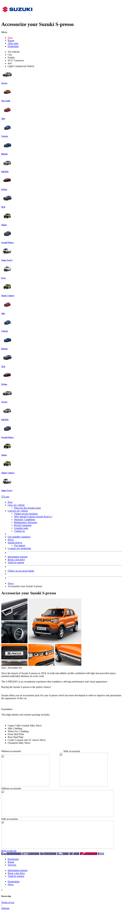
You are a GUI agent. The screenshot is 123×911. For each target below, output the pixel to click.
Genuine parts (21, 528)
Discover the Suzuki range (27, 508)
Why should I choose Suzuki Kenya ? (33, 516)
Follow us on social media (21, 570)
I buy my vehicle (16, 505)
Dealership (13, 46)
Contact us (19, 531)
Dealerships (14, 881)
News (11, 539)
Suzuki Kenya (15, 542)
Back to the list (8, 850)
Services (12, 864)
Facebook (74, 853)
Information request (17, 556)
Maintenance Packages (25, 522)
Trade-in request (16, 562)
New (10, 37)
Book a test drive (16, 559)
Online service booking (26, 513)
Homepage (13, 859)
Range (11, 40)
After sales (13, 43)
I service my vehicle (18, 510)
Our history (20, 545)
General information (11, 853)
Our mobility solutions (19, 536)
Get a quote (63, 853)
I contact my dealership (19, 548)
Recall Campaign (23, 525)
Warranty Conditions (24, 519)
